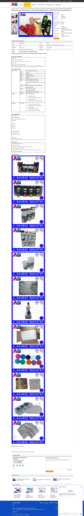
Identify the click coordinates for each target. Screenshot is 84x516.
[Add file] (60, 514)
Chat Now (64, 1)
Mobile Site (15, 511)
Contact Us (58, 4)
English (70, 1)
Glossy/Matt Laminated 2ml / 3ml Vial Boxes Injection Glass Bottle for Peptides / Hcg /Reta (54, 498)
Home (21, 4)
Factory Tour (41, 4)
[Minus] (81, 487)
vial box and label (17, 451)
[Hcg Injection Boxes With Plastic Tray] (55, 479)
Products (26, 4)
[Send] (81, 514)
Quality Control (50, 4)
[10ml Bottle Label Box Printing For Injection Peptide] (14, 479)
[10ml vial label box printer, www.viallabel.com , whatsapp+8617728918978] (36, 24)
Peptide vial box (23, 451)
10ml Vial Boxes (22, 8)
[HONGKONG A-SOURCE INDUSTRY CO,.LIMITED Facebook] (13, 505)
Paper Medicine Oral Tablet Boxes (43, 479)
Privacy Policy (15, 508)
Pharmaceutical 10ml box (30, 451)
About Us (34, 4)
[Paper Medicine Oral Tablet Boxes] (34, 479)
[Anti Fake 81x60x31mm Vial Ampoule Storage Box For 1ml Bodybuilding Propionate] (30, 490)
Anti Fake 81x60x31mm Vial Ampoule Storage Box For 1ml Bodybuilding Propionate (29, 498)
